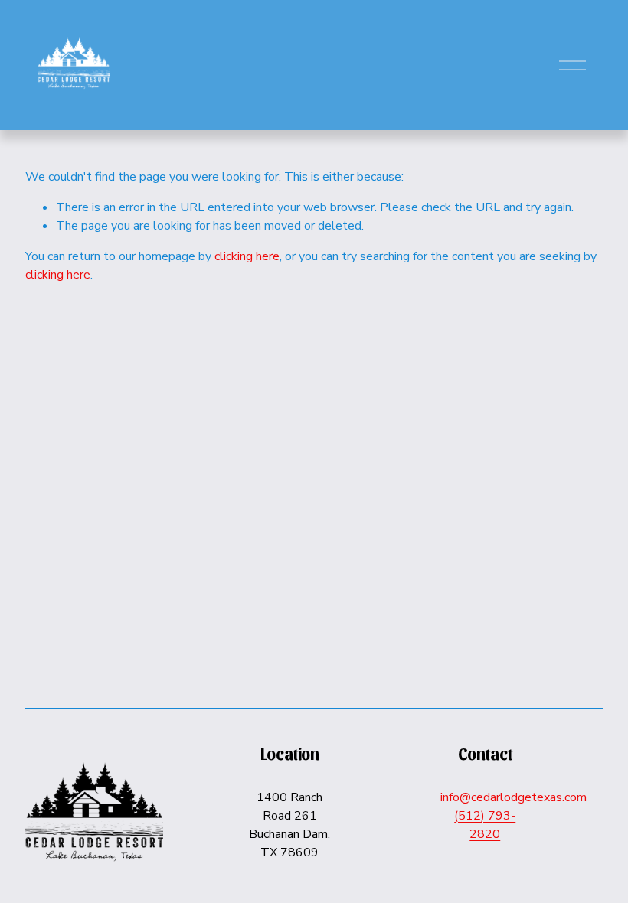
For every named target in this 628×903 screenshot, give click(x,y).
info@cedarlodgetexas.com (513, 797)
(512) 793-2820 (484, 825)
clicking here (247, 256)
